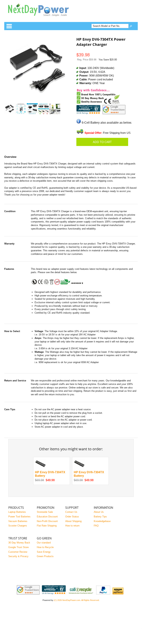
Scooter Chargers (17, 525)
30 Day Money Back (19, 542)
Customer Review (17, 551)
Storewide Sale (45, 512)
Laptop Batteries (17, 512)
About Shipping (73, 521)
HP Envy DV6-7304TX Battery (50, 474)
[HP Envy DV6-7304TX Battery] (40, 468)
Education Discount (47, 516)
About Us (99, 512)
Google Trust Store (18, 547)
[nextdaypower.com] (41, 19)
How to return (72, 525)
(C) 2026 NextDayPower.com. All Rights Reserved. (76, 600)
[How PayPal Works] (103, 593)
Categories (9, 26)
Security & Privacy (18, 556)
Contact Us (71, 512)
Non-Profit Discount (47, 521)
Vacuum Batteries (17, 521)
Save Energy (44, 551)
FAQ (96, 525)
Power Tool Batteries (19, 516)
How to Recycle (45, 547)
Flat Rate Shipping (47, 525)
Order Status (72, 516)
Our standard (44, 542)
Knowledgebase (102, 521)
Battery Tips (100, 516)
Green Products (45, 556)
